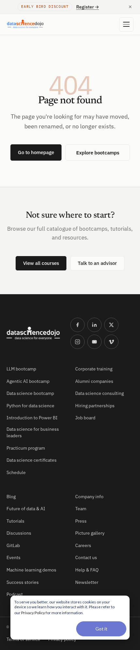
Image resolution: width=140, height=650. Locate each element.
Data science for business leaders (33, 432)
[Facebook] (77, 325)
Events (14, 557)
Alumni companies (94, 381)
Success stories (23, 582)
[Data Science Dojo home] (33, 333)
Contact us (86, 557)
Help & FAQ (87, 570)
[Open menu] (126, 24)
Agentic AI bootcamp (28, 381)
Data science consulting (99, 393)
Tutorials (15, 521)
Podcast (15, 594)
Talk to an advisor (97, 263)
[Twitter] (111, 325)
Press (81, 521)
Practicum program (26, 448)
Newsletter (86, 582)
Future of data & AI (26, 509)
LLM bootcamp (21, 369)
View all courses (41, 263)
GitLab (13, 545)
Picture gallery (90, 533)
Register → (87, 7)
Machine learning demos (31, 570)
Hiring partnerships (95, 406)
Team (80, 509)
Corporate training (93, 369)
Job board (85, 418)
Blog (11, 496)
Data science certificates (32, 460)
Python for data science (30, 406)
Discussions (19, 533)
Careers (83, 545)
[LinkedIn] (94, 325)
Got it (101, 628)
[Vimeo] (111, 342)
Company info (89, 496)
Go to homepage (36, 152)
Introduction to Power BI (32, 418)
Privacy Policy (33, 612)
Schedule (16, 472)
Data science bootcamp (30, 393)
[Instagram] (77, 342)
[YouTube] (94, 342)
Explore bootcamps (97, 152)
